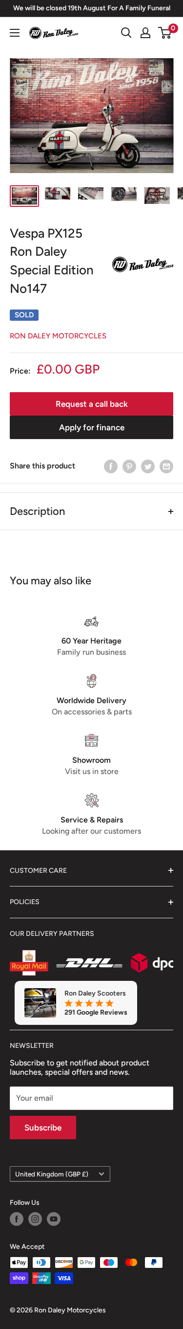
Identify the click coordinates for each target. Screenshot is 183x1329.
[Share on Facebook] (111, 466)
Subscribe (42, 1127)
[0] (165, 33)
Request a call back (92, 404)
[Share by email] (166, 466)
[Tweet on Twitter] (148, 466)
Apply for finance (91, 427)
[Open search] (126, 32)
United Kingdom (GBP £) (51, 1174)
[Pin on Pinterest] (129, 466)
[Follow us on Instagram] (35, 1219)
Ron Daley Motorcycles (58, 336)
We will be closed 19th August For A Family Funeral (91, 8)
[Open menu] (15, 33)
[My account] (145, 32)
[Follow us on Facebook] (16, 1219)
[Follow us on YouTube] (54, 1219)
